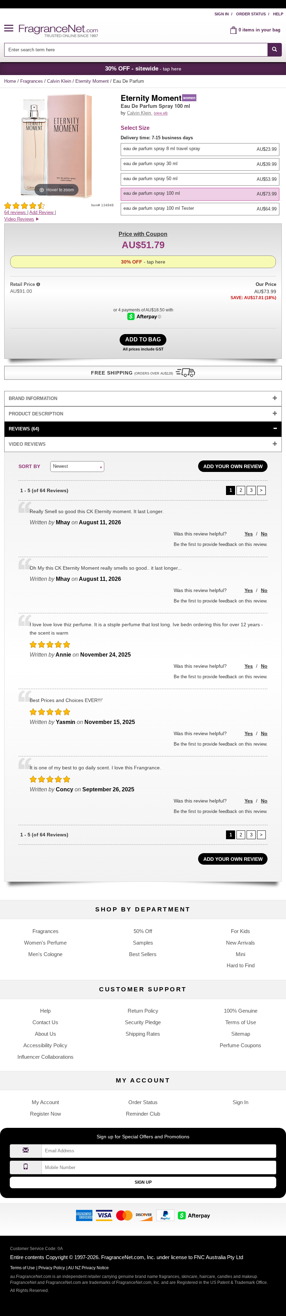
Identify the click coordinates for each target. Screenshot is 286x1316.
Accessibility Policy (45, 1045)
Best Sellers (143, 954)
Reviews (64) (24, 428)
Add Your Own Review (233, 466)
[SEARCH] (275, 50)
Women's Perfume (45, 943)
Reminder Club (143, 1114)
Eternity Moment (92, 81)
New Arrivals (240, 943)
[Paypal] (165, 1215)
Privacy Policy (51, 1267)
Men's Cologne (45, 954)
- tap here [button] (143, 68)
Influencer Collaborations (45, 1057)
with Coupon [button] (143, 234)
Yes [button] (248, 534)
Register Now (45, 1114)
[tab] (142, 399)
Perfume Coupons (240, 1045)
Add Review (42, 212)
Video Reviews (27, 444)
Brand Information (33, 398)
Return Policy (143, 1011)
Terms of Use (240, 1022)
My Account (45, 1102)
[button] (11, 28)
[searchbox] (135, 50)
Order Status (251, 14)
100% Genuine (240, 1011)
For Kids (240, 931)
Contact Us (45, 1022)
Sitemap (240, 1034)
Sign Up (143, 1182)
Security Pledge (143, 1022)
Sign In (221, 14)
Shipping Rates (143, 1034)
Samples (143, 943)
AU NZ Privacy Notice (88, 1267)
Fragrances (32, 81)
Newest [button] (60, 466)
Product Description (36, 413)
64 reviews (15, 212)
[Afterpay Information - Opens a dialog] (144, 316)
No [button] (264, 534)
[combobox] (142, 50)
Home (10, 81)
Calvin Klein (60, 81)
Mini (240, 954)
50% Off (143, 931)
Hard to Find (241, 965)
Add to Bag (143, 339)
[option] (200, 149)
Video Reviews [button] (19, 219)
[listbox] (201, 175)
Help (278, 14)
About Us (45, 1034)
